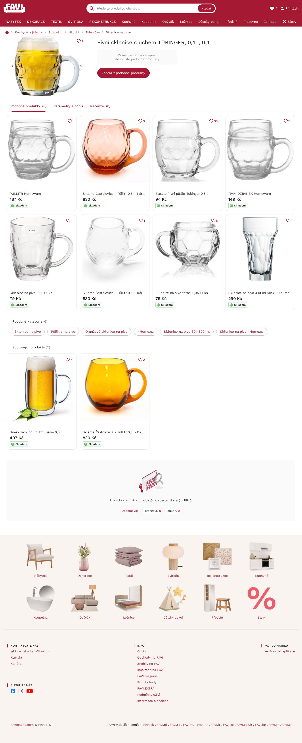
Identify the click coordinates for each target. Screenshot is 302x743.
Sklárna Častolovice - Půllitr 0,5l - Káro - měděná (122, 194)
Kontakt (16, 657)
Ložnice (129, 617)
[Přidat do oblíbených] (70, 121)
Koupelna (41, 617)
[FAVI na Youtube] (30, 691)
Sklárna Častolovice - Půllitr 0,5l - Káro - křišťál (120, 293)
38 (216, 121)
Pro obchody (146, 682)
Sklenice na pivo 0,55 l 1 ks (31, 293)
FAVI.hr (203, 724)
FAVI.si (286, 724)
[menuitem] (13, 22)
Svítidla (173, 575)
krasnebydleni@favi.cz (32, 651)
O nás (141, 651)
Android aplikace (282, 651)
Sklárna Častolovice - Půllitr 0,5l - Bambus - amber (123, 432)
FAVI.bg (261, 724)
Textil (129, 575)
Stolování (55, 32)
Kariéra (16, 663)
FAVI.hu (189, 724)
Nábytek (40, 575)
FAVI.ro (175, 724)
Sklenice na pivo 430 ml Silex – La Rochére (262, 293)
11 (289, 121)
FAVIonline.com (22, 724)
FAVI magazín (147, 676)
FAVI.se (229, 724)
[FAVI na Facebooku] (13, 691)
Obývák (84, 617)
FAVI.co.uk (245, 724)
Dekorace (85, 575)
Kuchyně (261, 575)
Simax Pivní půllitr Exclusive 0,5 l (36, 432)
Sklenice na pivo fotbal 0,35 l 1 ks (181, 293)
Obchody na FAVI (150, 657)
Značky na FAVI (149, 663)
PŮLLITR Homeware (25, 194)
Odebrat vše (130, 510)
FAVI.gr (274, 724)
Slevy (262, 617)
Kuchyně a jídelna (28, 32)
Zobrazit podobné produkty (123, 73)
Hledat (206, 8)
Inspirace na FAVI (150, 670)
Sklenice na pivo (118, 32)
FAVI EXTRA (145, 688)
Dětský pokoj (173, 617)
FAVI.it (216, 724)
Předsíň (217, 617)
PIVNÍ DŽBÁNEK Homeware (249, 194)
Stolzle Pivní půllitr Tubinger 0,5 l (181, 194)
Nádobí (74, 32)
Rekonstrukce (217, 575)
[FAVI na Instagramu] (21, 691)
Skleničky (92, 32)
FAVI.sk (149, 724)
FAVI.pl (162, 724)
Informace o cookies (152, 701)
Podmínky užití (148, 694)
